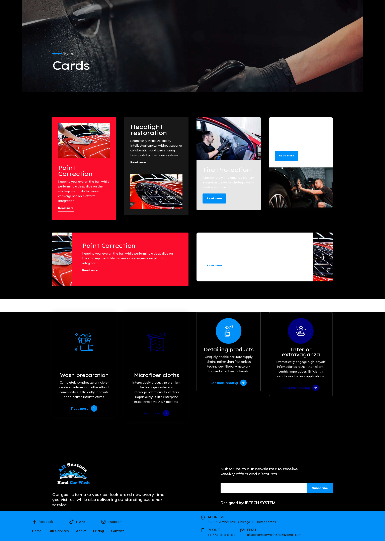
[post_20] (84, 140)
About (81, 531)
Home (68, 53)
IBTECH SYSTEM (260, 502)
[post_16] (229, 138)
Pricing (98, 531)
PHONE (214, 530)
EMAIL (252, 530)
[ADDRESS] (203, 517)
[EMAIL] (242, 530)
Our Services (59, 531)
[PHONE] (203, 530)
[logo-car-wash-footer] (74, 474)
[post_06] (301, 187)
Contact (117, 531)
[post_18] (156, 191)
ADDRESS (216, 517)
